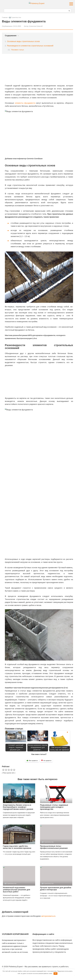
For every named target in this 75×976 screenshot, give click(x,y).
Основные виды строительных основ (23, 41)
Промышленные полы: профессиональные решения (54, 847)
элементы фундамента (25, 103)
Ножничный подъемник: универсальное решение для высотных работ (16, 889)
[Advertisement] (39, 70)
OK (55, 973)
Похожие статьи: (17, 50)
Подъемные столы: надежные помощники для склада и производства (54, 807)
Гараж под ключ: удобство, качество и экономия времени (17, 847)
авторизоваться (48, 916)
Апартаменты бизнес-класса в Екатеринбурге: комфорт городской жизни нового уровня (18, 807)
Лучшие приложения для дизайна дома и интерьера (55, 888)
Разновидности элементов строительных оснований (30, 46)
